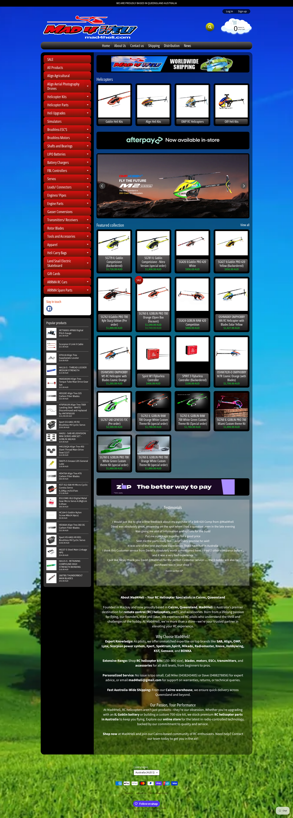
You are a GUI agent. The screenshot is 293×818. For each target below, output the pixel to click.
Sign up (242, 11)
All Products (55, 67)
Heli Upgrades (69, 113)
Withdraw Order (159, 793)
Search (129, 793)
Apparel (69, 245)
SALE (50, 59)
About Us (120, 45)
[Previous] (102, 186)
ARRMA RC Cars (69, 282)
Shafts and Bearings (69, 146)
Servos (69, 179)
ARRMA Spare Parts (69, 290)
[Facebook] (49, 309)
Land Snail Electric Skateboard (69, 263)
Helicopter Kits (69, 97)
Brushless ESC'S (69, 130)
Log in (229, 11)
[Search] (210, 27)
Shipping (154, 45)
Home (106, 45)
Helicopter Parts (69, 105)
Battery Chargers (69, 163)
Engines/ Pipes (69, 196)
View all (244, 225)
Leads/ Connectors (69, 187)
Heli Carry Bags (69, 253)
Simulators (54, 121)
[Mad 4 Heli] (90, 27)
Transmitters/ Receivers (69, 220)
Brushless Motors (69, 138)
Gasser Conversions (59, 211)
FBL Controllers (69, 171)
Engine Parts (69, 204)
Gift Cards (53, 273)
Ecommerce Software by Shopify (146, 811)
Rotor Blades (69, 228)
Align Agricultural (58, 75)
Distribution (172, 45)
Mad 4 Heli (145, 808)
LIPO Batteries (69, 154)
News (187, 45)
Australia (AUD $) (145, 772)
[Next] (244, 186)
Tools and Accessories (69, 237)
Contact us (137, 45)
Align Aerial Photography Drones (69, 86)
